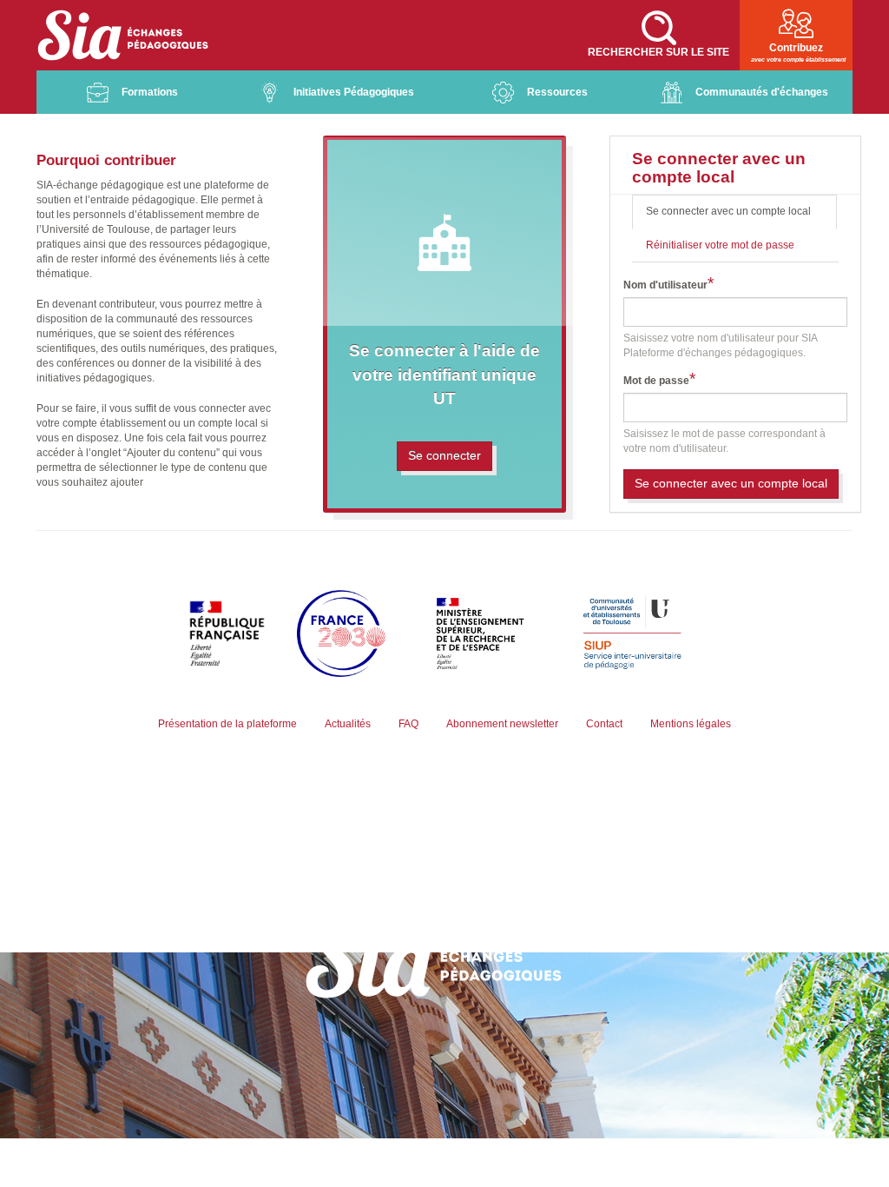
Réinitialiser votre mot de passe (720, 245)
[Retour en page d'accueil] (123, 35)
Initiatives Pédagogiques (353, 92)
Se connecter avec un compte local (741, 217)
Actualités (348, 724)
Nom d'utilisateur (665, 285)
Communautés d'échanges (761, 92)
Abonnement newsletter (502, 724)
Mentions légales (690, 724)
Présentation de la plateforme (227, 724)
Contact (604, 724)
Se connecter (444, 455)
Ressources (557, 92)
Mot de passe (656, 381)
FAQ (408, 724)
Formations (150, 92)
